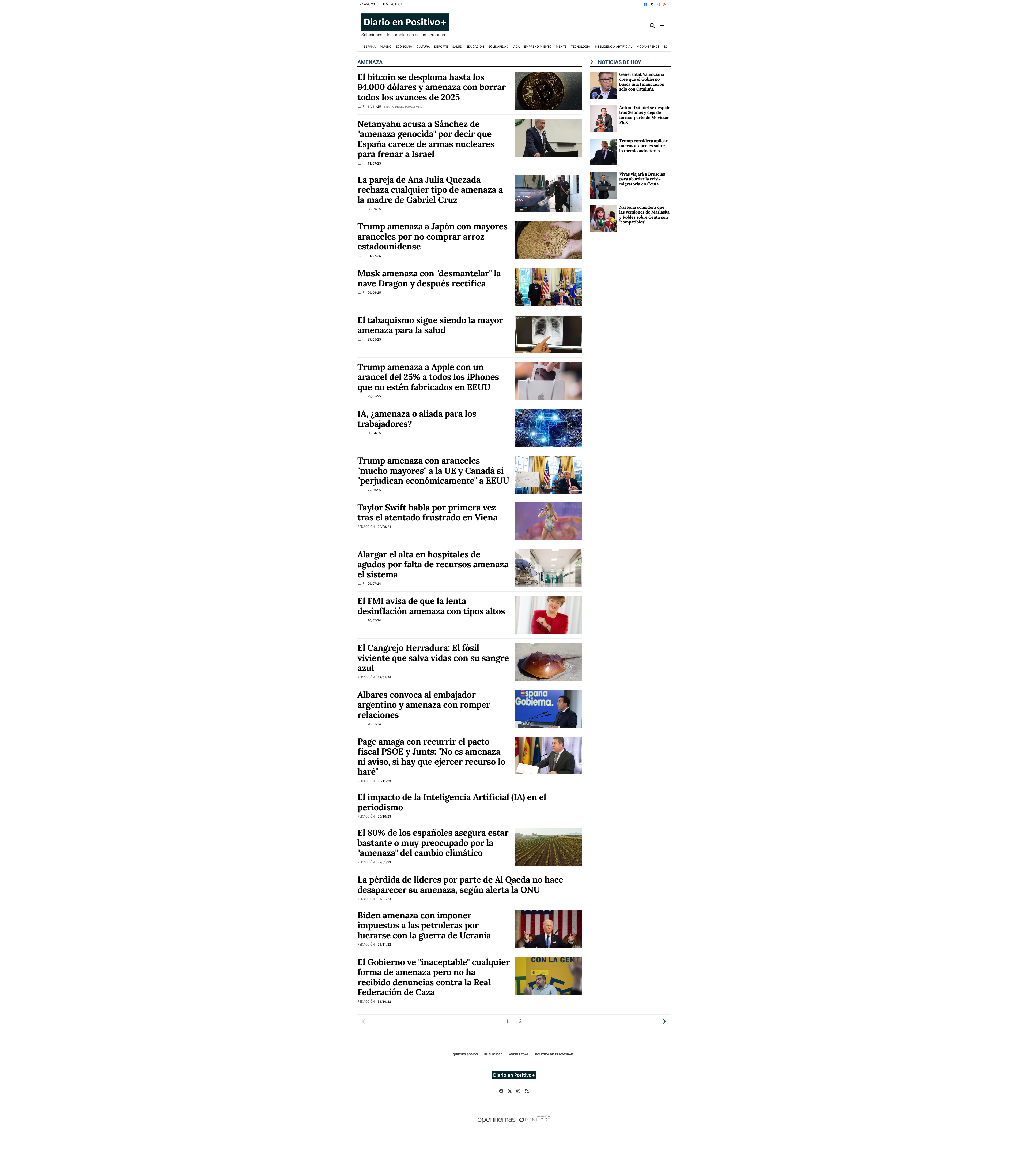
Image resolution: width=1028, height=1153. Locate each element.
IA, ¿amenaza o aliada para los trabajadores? (416, 418)
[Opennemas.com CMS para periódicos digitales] (514, 1125)
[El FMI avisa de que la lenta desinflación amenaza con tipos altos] (548, 614)
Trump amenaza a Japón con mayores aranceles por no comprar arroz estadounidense (432, 236)
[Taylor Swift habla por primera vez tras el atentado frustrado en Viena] (548, 521)
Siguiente (664, 1021)
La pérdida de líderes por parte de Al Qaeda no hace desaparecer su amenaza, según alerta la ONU (460, 884)
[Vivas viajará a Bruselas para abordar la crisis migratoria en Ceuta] (603, 184)
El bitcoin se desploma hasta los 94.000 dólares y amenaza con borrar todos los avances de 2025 (431, 87)
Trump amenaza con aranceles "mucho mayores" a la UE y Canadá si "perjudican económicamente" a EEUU (433, 470)
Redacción (366, 527)
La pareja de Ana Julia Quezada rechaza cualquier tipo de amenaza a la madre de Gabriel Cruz (430, 189)
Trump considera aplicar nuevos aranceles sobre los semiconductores (643, 146)
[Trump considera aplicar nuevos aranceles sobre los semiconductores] (603, 151)
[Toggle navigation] (662, 25)
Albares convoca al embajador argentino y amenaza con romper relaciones (423, 704)
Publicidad (493, 1054)
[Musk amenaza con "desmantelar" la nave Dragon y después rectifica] (548, 286)
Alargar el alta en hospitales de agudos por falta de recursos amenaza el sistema (432, 564)
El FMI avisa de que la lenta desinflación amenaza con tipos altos (431, 606)
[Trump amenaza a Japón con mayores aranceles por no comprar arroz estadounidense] (548, 239)
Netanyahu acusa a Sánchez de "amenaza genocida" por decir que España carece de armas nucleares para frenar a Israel (425, 139)
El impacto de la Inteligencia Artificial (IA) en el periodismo (451, 802)
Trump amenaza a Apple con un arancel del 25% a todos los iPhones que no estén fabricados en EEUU (428, 377)
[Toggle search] (652, 25)
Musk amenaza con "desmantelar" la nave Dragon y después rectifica (429, 278)
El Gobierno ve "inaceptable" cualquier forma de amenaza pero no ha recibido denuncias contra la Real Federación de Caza (433, 977)
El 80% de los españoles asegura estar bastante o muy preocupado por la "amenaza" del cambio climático (432, 842)
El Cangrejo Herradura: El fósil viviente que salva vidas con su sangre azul (433, 657)
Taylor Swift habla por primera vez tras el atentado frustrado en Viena (427, 512)
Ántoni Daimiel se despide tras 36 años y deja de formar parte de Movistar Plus (644, 115)
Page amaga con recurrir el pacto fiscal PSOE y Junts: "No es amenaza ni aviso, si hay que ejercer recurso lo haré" (431, 756)
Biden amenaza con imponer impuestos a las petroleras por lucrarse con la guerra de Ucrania (424, 925)
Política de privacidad (554, 1054)
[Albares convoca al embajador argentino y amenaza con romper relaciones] (548, 708)
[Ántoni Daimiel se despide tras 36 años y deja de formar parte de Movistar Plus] (603, 118)
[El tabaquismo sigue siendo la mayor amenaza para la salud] (548, 333)
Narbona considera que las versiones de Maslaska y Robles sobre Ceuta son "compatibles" (644, 215)
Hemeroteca (392, 4)
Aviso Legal (519, 1054)
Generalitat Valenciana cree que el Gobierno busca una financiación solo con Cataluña (641, 82)
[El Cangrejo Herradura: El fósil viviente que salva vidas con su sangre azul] (548, 661)
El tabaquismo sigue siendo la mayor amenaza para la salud (430, 325)
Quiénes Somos (465, 1054)
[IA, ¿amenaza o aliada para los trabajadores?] (548, 427)
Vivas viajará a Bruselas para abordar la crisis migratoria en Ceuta (642, 179)
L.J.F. (361, 107)
